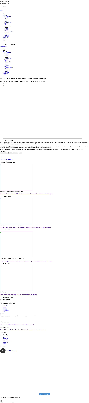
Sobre (4, 14)
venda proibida (10, 159)
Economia (7, 18)
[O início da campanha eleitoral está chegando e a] (77, 361)
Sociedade (7, 32)
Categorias (5, 15)
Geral (5, 159)
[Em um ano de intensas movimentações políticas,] (11, 386)
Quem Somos (5, 338)
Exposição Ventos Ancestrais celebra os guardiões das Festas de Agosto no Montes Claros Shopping (26, 193)
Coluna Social (5, 37)
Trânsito (7, 35)
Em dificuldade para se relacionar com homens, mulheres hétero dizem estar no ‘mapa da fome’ (25, 227)
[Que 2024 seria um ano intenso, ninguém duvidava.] (33, 386)
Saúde (6, 30)
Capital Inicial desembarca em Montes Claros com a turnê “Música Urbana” (17, 324)
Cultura (6, 17)
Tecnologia (7, 34)
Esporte (6, 23)
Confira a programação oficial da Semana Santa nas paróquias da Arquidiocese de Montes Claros (26, 261)
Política (6, 28)
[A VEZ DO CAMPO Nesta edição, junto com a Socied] (77, 373)
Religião (7, 29)
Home (4, 13)
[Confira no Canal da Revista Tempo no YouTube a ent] (33, 361)
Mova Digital (7, 399)
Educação (7, 20)
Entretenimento (8, 22)
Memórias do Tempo (7, 341)
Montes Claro (5, 339)
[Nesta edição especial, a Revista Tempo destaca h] (11, 361)
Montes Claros (6, 36)
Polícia (6, 27)
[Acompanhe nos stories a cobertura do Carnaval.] (77, 386)
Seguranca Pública (9, 31)
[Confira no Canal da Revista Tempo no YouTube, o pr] (55, 373)
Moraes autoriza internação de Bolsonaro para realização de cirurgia (18, 294)
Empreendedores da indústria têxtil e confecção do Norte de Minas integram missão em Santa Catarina (22, 329)
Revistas (4, 38)
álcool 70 (2, 159)
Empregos (7, 21)
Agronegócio (8, 16)
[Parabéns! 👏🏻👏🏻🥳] (55, 386)
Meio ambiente (8, 25)
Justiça (6, 24)
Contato (4, 40)
